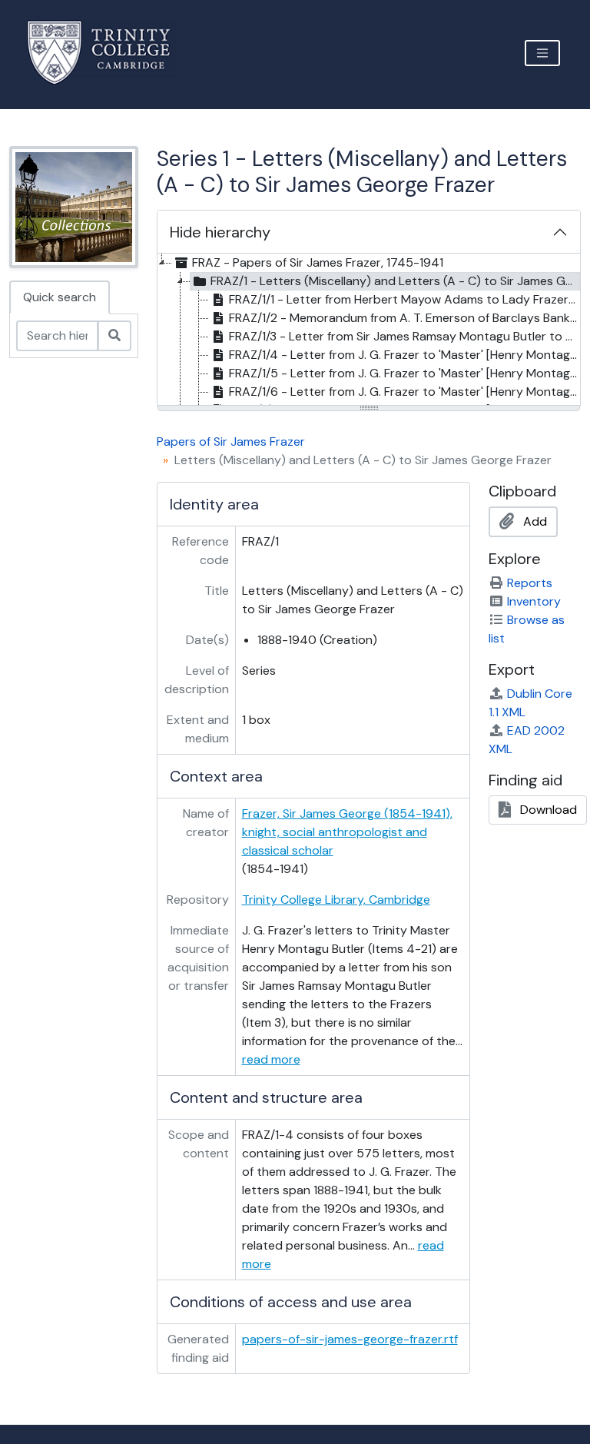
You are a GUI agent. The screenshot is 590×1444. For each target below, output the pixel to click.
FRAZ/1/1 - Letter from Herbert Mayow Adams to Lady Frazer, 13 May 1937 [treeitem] (404, 299)
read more (271, 1059)
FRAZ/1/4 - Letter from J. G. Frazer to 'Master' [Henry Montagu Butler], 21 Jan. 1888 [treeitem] (404, 355)
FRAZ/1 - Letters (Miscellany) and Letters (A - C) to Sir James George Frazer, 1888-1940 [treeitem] (395, 281)
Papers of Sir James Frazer (231, 441)
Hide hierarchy (220, 232)
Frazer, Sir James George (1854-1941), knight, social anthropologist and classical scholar (347, 831)
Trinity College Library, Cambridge (336, 899)
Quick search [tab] (59, 297)
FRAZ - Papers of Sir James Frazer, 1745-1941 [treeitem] (317, 262)
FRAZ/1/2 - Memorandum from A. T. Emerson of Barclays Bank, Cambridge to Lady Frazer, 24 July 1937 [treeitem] (404, 318)
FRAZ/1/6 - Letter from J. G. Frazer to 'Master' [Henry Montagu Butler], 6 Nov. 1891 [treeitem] (404, 391)
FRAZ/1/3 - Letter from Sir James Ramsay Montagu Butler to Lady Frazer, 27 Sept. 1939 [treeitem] (404, 336)
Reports (529, 583)
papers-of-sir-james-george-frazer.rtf (350, 1339)
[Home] (108, 52)
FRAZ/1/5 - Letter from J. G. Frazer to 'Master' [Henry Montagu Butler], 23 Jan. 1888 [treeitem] (404, 373)
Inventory (534, 601)
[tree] (368, 330)
